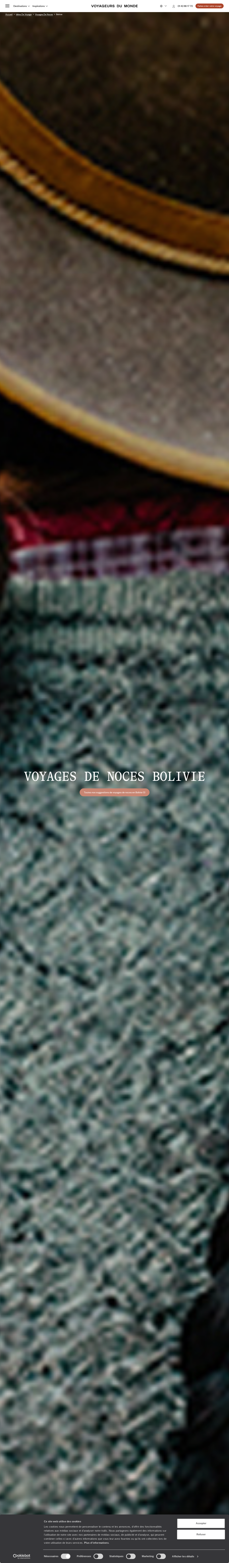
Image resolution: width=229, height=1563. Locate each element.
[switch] (98, 1556)
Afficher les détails (183, 1556)
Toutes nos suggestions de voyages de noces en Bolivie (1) (114, 792)
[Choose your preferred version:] (163, 6)
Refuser (201, 1534)
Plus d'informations (96, 1542)
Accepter (201, 1523)
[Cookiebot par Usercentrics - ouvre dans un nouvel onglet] (21, 1556)
